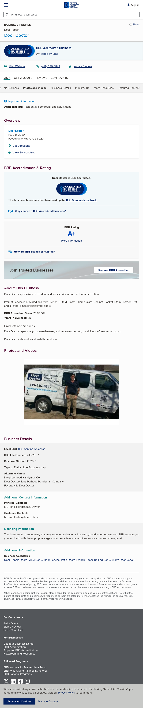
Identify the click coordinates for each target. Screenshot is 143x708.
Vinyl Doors (35, 560)
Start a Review (12, 627)
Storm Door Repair (123, 560)
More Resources (104, 88)
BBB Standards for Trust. (81, 200)
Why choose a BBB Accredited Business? (40, 211)
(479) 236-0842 (50, 66)
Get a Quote (23, 78)
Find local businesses (24, 15)
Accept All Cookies (19, 701)
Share (136, 24)
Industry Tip (82, 88)
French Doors (84, 560)
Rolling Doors (102, 560)
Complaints (59, 78)
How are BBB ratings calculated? (34, 252)
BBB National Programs (17, 674)
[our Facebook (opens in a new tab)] (20, 683)
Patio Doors (68, 560)
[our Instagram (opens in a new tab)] (27, 683)
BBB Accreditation (14, 647)
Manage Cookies (48, 701)
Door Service (52, 560)
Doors (23, 560)
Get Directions (21, 145)
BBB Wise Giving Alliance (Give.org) (25, 671)
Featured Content (129, 88)
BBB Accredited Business (53, 48)
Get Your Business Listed (18, 644)
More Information (71, 241)
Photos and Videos (35, 88)
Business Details (61, 88)
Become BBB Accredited (113, 270)
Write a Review (83, 66)
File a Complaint (13, 630)
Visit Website (17, 66)
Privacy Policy (66, 693)
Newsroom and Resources (19, 654)
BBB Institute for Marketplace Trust (24, 667)
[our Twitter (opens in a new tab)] (6, 683)
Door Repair (11, 560)
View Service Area (24, 152)
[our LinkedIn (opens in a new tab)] (13, 683)
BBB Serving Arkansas (31, 449)
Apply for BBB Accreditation (20, 650)
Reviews (41, 78)
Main (6, 78)
